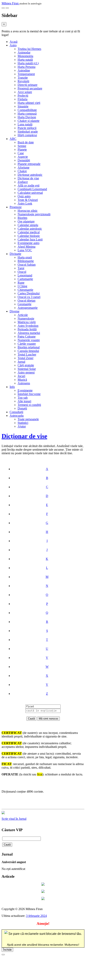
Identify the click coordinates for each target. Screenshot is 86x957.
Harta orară (25, 257)
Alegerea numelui (29, 333)
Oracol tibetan (26, 300)
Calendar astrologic (30, 228)
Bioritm (22, 218)
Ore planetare (26, 221)
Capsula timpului (28, 351)
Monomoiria (25, 56)
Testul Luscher (27, 354)
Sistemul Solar (27, 369)
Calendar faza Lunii (30, 239)
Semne (22, 146)
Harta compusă (27, 113)
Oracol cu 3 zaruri (29, 297)
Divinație (15, 253)
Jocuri (21, 376)
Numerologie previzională (34, 214)
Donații (22, 408)
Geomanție (24, 304)
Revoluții (23, 81)
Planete (22, 149)
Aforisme (23, 167)
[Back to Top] (3, 954)
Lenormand (25, 275)
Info (12, 387)
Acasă (13, 41)
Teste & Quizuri (28, 200)
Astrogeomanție (28, 307)
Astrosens (24, 383)
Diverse (14, 311)
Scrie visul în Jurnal (14, 818)
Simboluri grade (28, 131)
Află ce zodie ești (28, 185)
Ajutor (22, 426)
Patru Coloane (27, 336)
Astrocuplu (17, 415)
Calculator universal (30, 192)
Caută (7, 844)
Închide (7, 949)
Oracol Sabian (27, 264)
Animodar (24, 52)
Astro (13, 45)
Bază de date (26, 142)
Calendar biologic (29, 236)
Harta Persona (26, 67)
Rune (21, 282)
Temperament (26, 74)
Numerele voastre (29, 340)
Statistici (23, 422)
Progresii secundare (30, 88)
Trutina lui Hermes (29, 49)
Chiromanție (25, 289)
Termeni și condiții (29, 404)
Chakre (22, 171)
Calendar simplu (28, 225)
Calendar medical (29, 232)
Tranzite (23, 77)
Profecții (23, 95)
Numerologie (26, 318)
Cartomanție (25, 279)
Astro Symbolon (28, 325)
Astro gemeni (26, 372)
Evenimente (25, 390)
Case (21, 153)
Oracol (22, 271)
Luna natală (25, 124)
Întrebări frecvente (29, 394)
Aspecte (23, 156)
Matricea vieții (27, 322)
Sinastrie (23, 106)
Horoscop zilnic (28, 210)
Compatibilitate (27, 110)
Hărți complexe (27, 135)
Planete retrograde (29, 164)
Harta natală (25, 59)
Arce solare (25, 92)
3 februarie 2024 (36, 915)
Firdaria (22, 99)
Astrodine (24, 70)
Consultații (16, 412)
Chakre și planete (28, 120)
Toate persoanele (28, 419)
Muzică (22, 379)
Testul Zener (25, 358)
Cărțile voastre (27, 343)
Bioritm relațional (29, 347)
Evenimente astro (28, 243)
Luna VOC (25, 250)
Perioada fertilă (27, 329)
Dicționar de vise (28, 178)
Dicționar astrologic (30, 174)
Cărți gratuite (26, 365)
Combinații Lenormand (32, 189)
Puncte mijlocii (27, 128)
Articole (23, 315)
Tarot (21, 268)
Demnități (24, 160)
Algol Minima (26, 246)
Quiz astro (24, 196)
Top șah (23, 397)
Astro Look (25, 203)
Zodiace (23, 182)
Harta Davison (27, 117)
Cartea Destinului (29, 293)
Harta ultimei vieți (29, 102)
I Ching (22, 286)
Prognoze (16, 207)
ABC (13, 138)
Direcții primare (27, 84)
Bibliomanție (26, 261)
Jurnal (21, 361)
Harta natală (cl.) (28, 63)
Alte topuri (24, 401)
